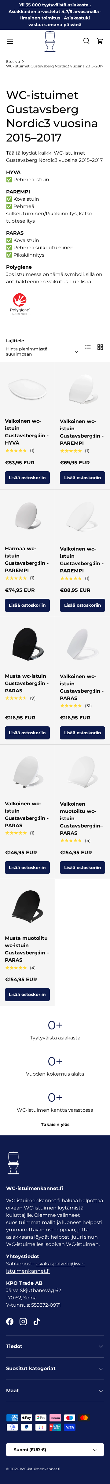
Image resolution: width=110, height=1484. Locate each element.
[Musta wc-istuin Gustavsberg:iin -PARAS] (27, 644)
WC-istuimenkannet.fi (40, 1469)
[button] (100, 41)
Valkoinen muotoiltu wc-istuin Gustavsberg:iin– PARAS (81, 818)
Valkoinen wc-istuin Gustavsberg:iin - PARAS (82, 687)
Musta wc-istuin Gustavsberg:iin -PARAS (27, 683)
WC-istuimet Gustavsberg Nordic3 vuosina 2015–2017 (54, 66)
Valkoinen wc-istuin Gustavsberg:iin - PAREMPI (82, 432)
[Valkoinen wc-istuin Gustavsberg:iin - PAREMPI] (82, 389)
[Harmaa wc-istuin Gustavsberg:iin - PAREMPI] (27, 516)
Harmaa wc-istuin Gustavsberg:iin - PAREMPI (27, 559)
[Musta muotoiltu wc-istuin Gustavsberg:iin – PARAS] (27, 906)
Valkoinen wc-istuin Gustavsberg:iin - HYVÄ (27, 432)
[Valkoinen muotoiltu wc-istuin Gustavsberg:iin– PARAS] (82, 771)
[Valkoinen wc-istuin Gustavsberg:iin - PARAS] (82, 644)
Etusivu (13, 61)
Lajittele (15, 340)
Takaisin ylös (55, 1124)
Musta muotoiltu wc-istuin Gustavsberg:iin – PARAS (27, 949)
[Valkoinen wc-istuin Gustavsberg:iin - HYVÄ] (27, 389)
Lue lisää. (81, 282)
